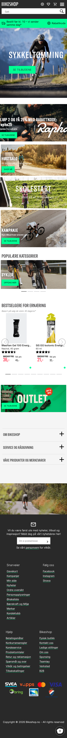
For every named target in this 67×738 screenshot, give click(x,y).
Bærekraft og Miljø (18, 603)
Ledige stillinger (48, 647)
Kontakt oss (46, 642)
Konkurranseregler (16, 642)
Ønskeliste (13, 599)
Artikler (11, 617)
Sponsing (44, 656)
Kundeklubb (13, 613)
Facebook (49, 571)
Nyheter (11, 585)
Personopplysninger (18, 594)
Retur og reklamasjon (18, 656)
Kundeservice (13, 647)
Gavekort (12, 571)
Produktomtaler (15, 652)
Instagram (49, 575)
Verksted (44, 666)
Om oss (43, 652)
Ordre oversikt (15, 589)
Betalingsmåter (14, 638)
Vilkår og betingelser (18, 666)
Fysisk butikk (47, 638)
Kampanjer (13, 575)
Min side (12, 580)
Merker (11, 608)
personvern (32, 547)
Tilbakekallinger (15, 670)
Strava (46, 580)
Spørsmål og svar (16, 661)
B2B (41, 670)
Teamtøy (44, 661)
